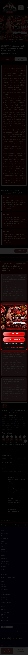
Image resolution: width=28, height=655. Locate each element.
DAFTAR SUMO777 (14, 339)
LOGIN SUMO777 (14, 334)
